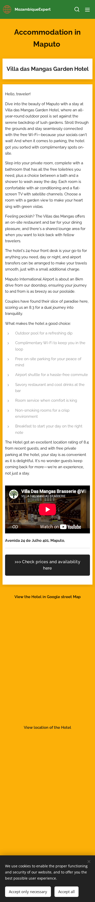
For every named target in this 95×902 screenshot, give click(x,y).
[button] (76, 9)
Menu (87, 9)
